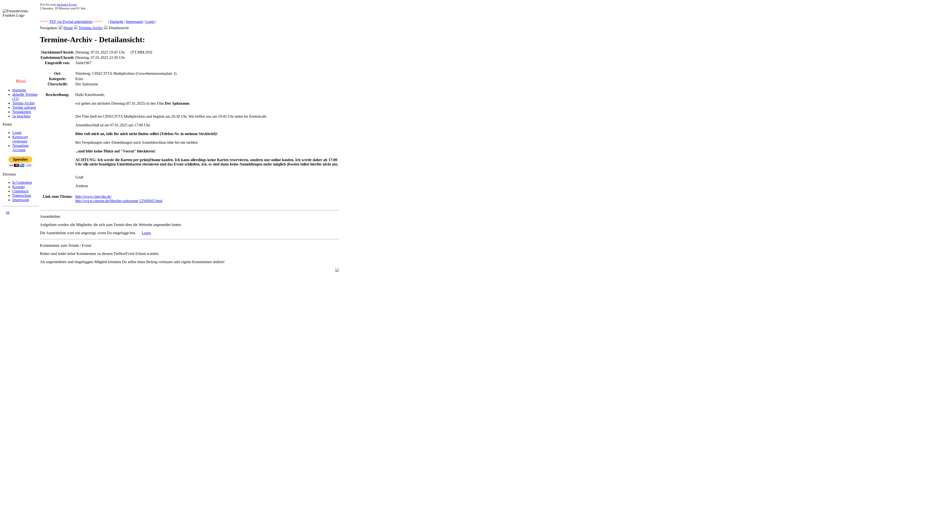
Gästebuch (20, 191)
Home (68, 28)
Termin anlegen (24, 107)
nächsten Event (67, 4)
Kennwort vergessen (20, 139)
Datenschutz (21, 195)
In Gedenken (22, 182)
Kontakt (18, 187)
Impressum (134, 22)
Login (149, 22)
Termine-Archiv (91, 28)
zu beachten (21, 116)
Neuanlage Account (20, 148)
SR (8, 212)
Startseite (116, 22)
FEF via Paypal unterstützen (70, 22)
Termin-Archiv (23, 103)
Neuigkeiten (21, 112)
